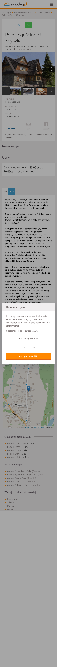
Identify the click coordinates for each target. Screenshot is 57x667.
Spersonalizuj (28, 347)
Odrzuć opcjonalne (28, 338)
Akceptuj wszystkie (28, 356)
